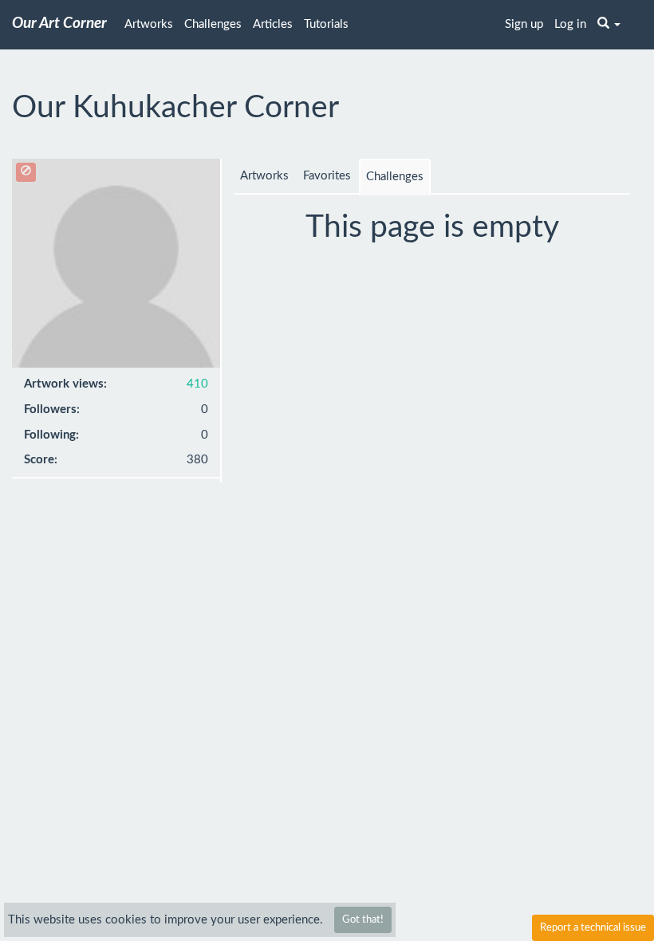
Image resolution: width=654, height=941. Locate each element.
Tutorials (326, 24)
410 (197, 384)
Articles (273, 24)
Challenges (213, 24)
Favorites (327, 176)
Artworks (148, 24)
